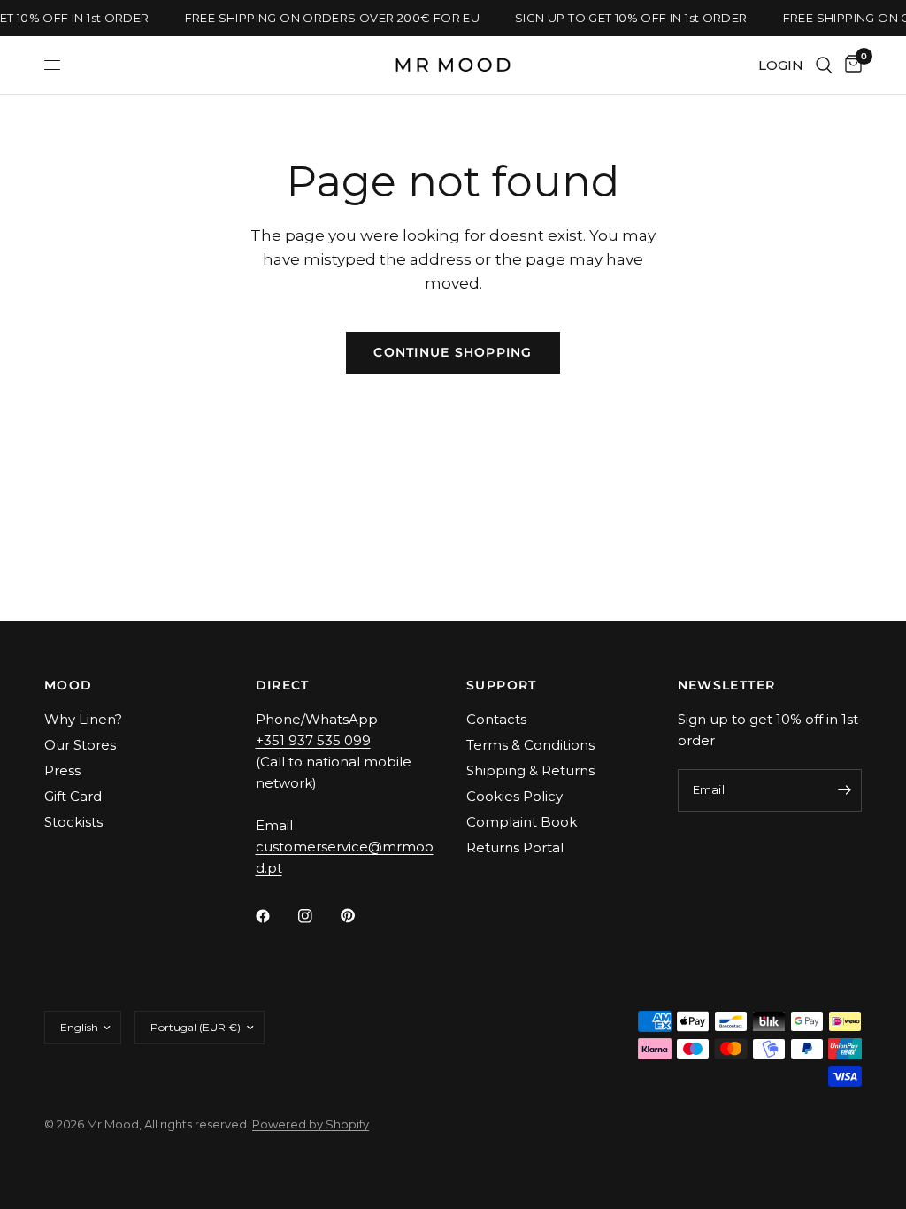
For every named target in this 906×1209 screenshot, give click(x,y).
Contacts (496, 719)
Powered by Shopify (310, 1124)
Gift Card (73, 796)
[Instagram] (317, 916)
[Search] (824, 65)
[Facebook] (275, 916)
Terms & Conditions (530, 744)
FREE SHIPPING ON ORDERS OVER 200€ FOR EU (330, 18)
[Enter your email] (844, 790)
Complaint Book (521, 821)
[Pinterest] (360, 916)
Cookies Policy (514, 796)
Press (62, 770)
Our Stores (80, 744)
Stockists (73, 821)
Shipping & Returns (530, 770)
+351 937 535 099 (313, 740)
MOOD (68, 685)
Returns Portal (515, 847)
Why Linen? (83, 719)
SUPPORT (501, 685)
